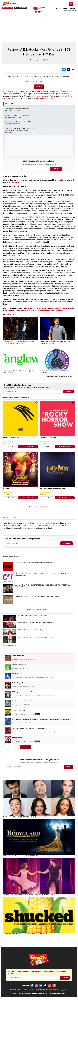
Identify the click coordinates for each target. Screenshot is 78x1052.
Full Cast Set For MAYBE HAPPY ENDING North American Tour (25, 817)
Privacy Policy (60, 993)
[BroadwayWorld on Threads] (49, 985)
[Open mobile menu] (76, 4)
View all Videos (8, 645)
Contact (25, 990)
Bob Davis (33, 180)
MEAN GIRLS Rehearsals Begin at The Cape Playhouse (35, 637)
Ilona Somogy (64, 94)
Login (66, 3)
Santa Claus (52, 259)
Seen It (10, 447)
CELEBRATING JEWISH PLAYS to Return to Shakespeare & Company (18, 116)
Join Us (32, 990)
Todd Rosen (36, 94)
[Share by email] (73, 69)
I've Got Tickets (28, 447)
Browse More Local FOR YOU (59, 376)
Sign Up (39, 87)
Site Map (56, 990)
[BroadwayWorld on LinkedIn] (41, 985)
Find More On (37, 507)
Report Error (65, 990)
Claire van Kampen (11, 94)
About (19, 990)
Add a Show (25, 747)
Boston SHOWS (8, 651)
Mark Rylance (11, 91)
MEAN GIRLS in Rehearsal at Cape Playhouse (32, 630)
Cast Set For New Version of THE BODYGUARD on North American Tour (29, 856)
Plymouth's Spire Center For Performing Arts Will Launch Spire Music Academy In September (19, 130)
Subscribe (66, 543)
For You (12, 314)
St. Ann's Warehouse (23, 197)
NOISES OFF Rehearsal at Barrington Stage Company (35, 623)
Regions (49, 990)
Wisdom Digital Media (34, 993)
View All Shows (12, 747)
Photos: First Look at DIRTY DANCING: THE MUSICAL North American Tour (30, 895)
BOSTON (39, 12)
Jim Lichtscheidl (67, 180)
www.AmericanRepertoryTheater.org (18, 195)
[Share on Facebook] (64, 69)
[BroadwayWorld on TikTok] (45, 985)
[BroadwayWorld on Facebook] (32, 985)
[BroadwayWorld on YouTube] (54, 985)
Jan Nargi (20, 518)
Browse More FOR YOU (37, 609)
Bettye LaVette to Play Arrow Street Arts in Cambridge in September (18, 123)
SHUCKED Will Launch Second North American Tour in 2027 (25, 934)
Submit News (40, 990)
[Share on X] (68, 69)
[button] (71, 4)
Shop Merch (8, 7)
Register (60, 3)
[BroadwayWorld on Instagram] (36, 985)
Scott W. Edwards (48, 96)
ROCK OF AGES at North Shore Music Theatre (32, 616)
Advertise (12, 990)
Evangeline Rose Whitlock (44, 98)
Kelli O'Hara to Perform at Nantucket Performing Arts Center (17, 110)
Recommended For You (11, 556)
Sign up (68, 767)
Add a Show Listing (20, 7)
